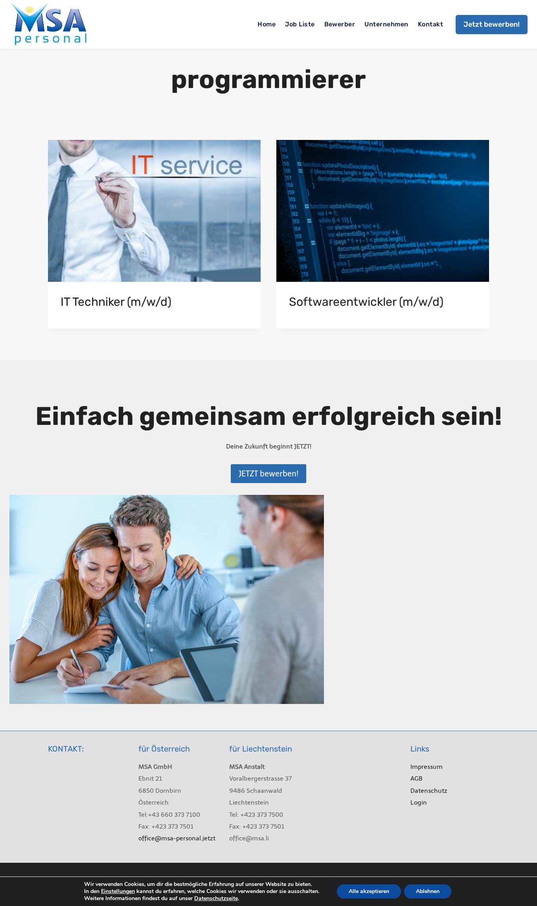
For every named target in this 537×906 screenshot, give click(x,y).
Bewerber (339, 24)
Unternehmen (386, 24)
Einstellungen (118, 891)
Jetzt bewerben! (491, 24)
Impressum (426, 766)
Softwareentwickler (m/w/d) (366, 302)
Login (418, 802)
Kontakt (430, 24)
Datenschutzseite (216, 898)
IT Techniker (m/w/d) (116, 302)
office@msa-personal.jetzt (176, 838)
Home (266, 24)
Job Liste (299, 24)
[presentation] (154, 211)
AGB (416, 778)
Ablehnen (428, 891)
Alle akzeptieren (369, 891)
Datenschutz (428, 790)
